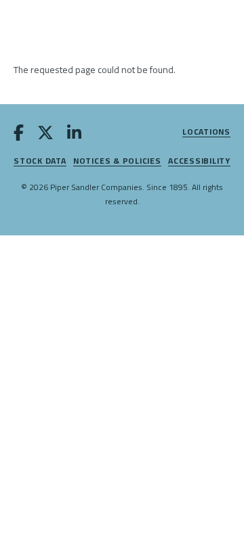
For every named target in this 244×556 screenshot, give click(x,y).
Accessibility (199, 161)
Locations (206, 132)
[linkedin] (74, 135)
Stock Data (40, 161)
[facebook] (19, 135)
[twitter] (45, 135)
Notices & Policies (117, 161)
